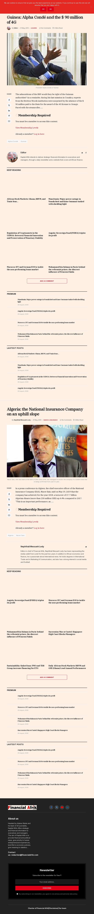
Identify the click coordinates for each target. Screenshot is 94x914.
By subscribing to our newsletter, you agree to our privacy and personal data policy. (48, 894)
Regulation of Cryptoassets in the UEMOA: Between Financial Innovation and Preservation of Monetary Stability (25, 235)
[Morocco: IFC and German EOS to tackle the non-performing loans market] (26, 253)
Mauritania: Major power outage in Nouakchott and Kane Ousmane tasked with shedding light (66, 201)
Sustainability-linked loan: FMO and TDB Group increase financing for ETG (25, 667)
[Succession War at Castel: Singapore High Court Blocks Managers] (67, 618)
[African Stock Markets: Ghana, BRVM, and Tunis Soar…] (26, 185)
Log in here (39, 134)
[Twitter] (9, 105)
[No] (91, 7)
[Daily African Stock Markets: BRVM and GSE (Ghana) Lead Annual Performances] (67, 652)
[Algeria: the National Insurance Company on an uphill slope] (47, 451)
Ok (43, 9)
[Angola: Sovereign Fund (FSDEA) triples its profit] (67, 219)
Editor (16, 28)
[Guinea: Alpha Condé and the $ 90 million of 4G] (47, 59)
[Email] (9, 121)
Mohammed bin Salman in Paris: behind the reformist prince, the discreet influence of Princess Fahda (66, 269)
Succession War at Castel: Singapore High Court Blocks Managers (65, 633)
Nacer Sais (20, 535)
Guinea (23, 141)
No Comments (46, 28)
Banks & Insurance (51, 420)
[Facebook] (9, 100)
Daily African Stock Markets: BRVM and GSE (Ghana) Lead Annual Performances (67, 667)
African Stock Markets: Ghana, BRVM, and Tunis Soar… (26, 200)
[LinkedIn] (9, 110)
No (51, 9)
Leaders (34, 28)
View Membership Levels (26, 127)
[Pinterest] (9, 116)
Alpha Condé (13, 141)
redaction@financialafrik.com (24, 855)
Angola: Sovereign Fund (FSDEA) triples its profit (67, 234)
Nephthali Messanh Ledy (22, 420)
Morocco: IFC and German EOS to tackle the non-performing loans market (25, 268)
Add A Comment (47, 281)
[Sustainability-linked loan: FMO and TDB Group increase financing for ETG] (26, 652)
